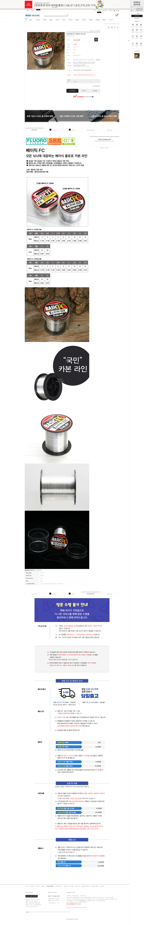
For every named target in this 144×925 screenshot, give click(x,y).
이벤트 (133, 38)
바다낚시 (111, 19)
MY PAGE (137, 15)
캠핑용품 (97, 19)
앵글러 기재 (77, 886)
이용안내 (43, 886)
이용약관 (37, 886)
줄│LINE (109, 23)
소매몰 (27, 10)
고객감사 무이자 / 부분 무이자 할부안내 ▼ (82, 70)
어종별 (30, 19)
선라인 (118, 23)
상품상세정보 (34, 129)
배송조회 (137, 45)
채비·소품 (70, 19)
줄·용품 (50, 19)
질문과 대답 (109, 130)
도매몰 (32, 10)
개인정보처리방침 (49, 886)
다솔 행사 (102, 886)
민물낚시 (104, 19)
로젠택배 (93, 62)
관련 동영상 (54, 130)
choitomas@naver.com (112, 899)
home (105, 23)
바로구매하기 (72, 90)
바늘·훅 (63, 19)
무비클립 (132, 32)
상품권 (141, 45)
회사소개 (27, 886)
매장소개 (32, 886)
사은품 (141, 38)
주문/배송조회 (104, 10)
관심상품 (95, 90)
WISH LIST (137, 18)
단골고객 (137, 38)
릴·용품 (44, 19)
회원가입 (99, 10)
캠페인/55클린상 (95, 886)
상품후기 (141, 32)
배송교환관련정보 (91, 130)
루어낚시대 (38, 19)
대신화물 (74, 66)
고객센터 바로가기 (58, 886)
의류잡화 (91, 19)
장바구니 (132, 45)
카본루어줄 (114, 23)
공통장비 (77, 19)
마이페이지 (110, 10)
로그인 (95, 10)
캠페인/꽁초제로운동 (86, 886)
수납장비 (84, 19)
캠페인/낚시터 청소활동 (69, 886)
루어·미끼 (57, 19)
